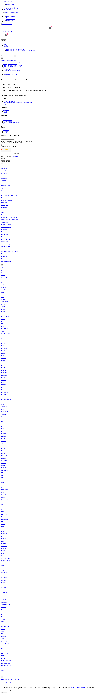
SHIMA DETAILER (6, 558)
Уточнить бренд (4, 84)
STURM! (3, 587)
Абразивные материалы (7, 166)
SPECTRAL (4, 572)
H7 (2, 421)
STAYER (3, 580)
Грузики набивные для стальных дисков (13, 66)
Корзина (5, 112)
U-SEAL (3, 612)
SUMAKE (3, 590)
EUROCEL (4, 370)
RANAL (3, 526)
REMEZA (3, 538)
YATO (2, 633)
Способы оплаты (7, 120)
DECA (3, 341)
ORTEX (3, 509)
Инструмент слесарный (7, 200)
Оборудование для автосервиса (9, 217)
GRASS (3, 409)
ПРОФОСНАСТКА (6, 660)
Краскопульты (4, 205)
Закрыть (8, 161)
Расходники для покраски (7, 236)
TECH (2, 594)
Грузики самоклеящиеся (9, 67)
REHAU (3, 531)
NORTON (3, 494)
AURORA (3, 299)
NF (2, 487)
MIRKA (3, 477)
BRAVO (3, 323)
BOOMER (3, 321)
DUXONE (3, 358)
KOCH (3, 448)
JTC (2, 443)
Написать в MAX (10, 3)
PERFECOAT (4, 519)
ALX (2, 292)
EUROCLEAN (4, 372)
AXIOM (3, 306)
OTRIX (3, 511)
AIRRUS (3, 287)
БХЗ (2, 648)
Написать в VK (10, 4)
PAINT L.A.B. (4, 514)
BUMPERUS (4, 328)
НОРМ (3, 658)
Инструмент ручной (6, 197)
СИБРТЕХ (4, 670)
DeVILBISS (4, 348)
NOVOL (3, 497)
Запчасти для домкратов (9, 71)
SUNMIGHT (4, 592)
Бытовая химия (5, 183)
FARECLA (4, 375)
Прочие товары (5, 231)
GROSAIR (3, 414)
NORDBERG (4, 489)
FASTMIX (3, 377)
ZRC (2, 638)
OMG (2, 504)
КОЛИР (3, 655)
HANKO (3, 424)
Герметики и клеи (5, 185)
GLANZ (3, 404)
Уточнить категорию (6, 83)
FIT (2, 387)
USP (2, 614)
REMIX (3, 541)
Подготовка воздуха (6, 227)
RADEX (3, 524)
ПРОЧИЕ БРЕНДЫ (6, 663)
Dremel (3, 350)
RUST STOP (4, 553)
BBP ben (3, 311)
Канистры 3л (4, 653)
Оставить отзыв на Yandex (12, 8)
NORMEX (3, 492)
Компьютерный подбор (9, 101)
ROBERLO (4, 546)
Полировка (4, 229)
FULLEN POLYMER (6, 399)
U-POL (3, 609)
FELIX (3, 382)
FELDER (3, 380)
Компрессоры (4, 202)
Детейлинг (4, 190)
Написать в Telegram (11, 7)
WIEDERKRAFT (5, 626)
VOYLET (3, 619)
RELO (2, 536)
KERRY (3, 446)
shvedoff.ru (15, 156)
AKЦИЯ (3, 289)
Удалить (3, 161)
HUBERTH (4, 428)
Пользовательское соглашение (10, 123)
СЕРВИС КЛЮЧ (5, 668)
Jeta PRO (3, 441)
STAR (2, 575)
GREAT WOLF (5, 411)
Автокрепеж (4, 168)
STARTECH (4, 577)
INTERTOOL (4, 433)
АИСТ (3, 646)
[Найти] (2, 58)
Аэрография (4, 178)
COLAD (3, 338)
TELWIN (3, 599)
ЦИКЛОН (3, 673)
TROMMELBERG (5, 604)
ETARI (3, 367)
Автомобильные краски (7, 170)
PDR (2, 516)
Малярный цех (5, 214)
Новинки (5, 46)
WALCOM (3, 624)
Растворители (4, 234)
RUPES (3, 550)
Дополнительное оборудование (11, 70)
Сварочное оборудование (7, 244)
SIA (2, 563)
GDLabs (3, 402)
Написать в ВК (10, 17)
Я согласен (3, 692)
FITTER (3, 389)
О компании (6, 51)
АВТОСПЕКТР (5, 643)
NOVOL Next (4, 499)
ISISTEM (3, 436)
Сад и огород (4, 241)
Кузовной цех (4, 207)
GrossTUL (3, 419)
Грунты (3, 188)
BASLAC (3, 309)
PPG (2, 521)
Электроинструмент (6, 261)
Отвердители (4, 222)
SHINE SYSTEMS (5, 560)
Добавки (3, 192)
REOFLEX (4, 543)
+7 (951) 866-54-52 (7, 1)
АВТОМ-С (4, 641)
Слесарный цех (5, 249)
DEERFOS (4, 343)
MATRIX (3, 463)
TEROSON (4, 602)
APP (2, 294)
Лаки (2, 212)
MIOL (2, 472)
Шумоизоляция (5, 258)
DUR (2, 355)
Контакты (5, 53)
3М (2, 270)
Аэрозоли (3, 180)
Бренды (5, 45)
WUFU (3, 629)
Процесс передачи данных (9, 118)
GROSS (3, 416)
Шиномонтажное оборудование (8, 60)
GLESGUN (4, 406)
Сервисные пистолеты (6, 246)
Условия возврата (7, 121)
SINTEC (3, 565)
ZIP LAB (3, 636)
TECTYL (3, 597)
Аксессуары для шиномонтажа (11, 62)
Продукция (6, 44)
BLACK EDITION (5, 316)
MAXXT (3, 467)
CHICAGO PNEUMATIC (7, 336)
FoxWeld (3, 397)
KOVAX (3, 450)
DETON (3, 345)
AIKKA (3, 284)
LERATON (4, 455)
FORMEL (3, 394)
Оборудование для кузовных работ (9, 219)
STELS (3, 582)
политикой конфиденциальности (78, 687)
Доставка (5, 131)
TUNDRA (3, 607)
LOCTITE (3, 458)
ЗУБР (2, 651)
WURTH (3, 631)
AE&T (2, 280)
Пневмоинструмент (6, 224)
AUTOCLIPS (4, 301)
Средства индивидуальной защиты (9, 251)
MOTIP (3, 485)
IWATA (3, 438)
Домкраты (6, 69)
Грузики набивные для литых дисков (12, 65)
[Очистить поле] (15, 56)
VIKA (2, 616)
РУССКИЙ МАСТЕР (6, 665)
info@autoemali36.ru (8, 9)
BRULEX (3, 326)
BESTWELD (4, 314)
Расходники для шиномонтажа (11, 73)
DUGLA (3, 353)
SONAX (3, 570)
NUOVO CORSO (5, 502)
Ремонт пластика (5, 239)
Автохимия (4, 173)
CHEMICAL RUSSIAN (7, 333)
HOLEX (3, 426)
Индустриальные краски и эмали (11, 104)
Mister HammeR (5, 480)
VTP (2, 621)
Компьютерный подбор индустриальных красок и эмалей (20, 50)
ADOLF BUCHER (5, 277)
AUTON (3, 304)
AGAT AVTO (4, 282)
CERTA (3, 331)
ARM (2, 297)
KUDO (3, 453)
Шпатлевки (4, 256)
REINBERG (4, 533)
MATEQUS (4, 460)
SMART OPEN (5, 568)
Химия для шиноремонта (10, 74)
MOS (2, 482)
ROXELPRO (4, 548)
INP (2, 431)
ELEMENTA (4, 365)
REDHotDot (4, 529)
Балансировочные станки (10, 64)
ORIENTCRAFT (5, 507)
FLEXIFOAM (4, 392)
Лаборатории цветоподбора (8, 210)
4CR (2, 272)
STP (2, 585)
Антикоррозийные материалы (8, 175)
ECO (2, 363)
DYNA (3, 360)
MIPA (2, 475)
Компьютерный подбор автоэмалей (15, 49)
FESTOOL (3, 384)
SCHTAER (4, 555)
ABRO (3, 275)
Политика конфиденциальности (11, 122)
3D (2, 267)
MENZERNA (4, 470)
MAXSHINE (4, 465)
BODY (3, 319)
